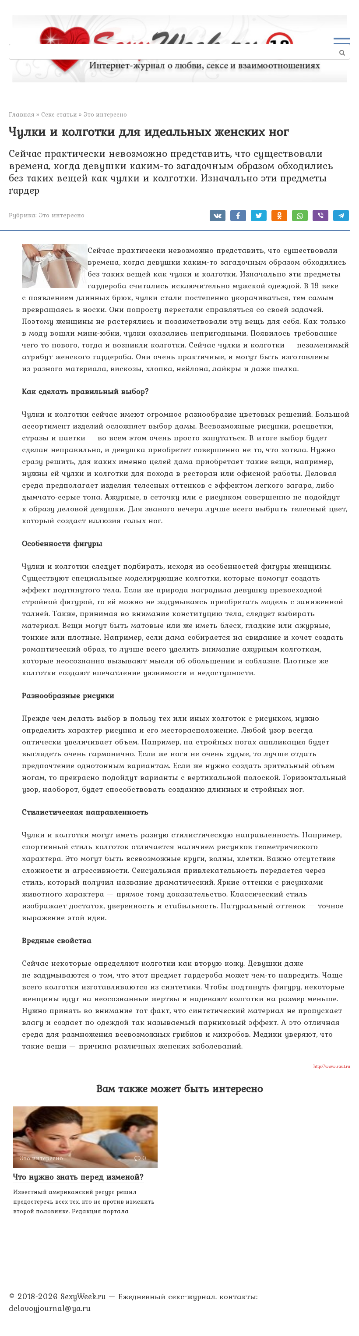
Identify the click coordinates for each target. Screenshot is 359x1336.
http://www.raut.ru (331, 1066)
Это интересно (61, 215)
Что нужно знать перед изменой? (78, 1176)
